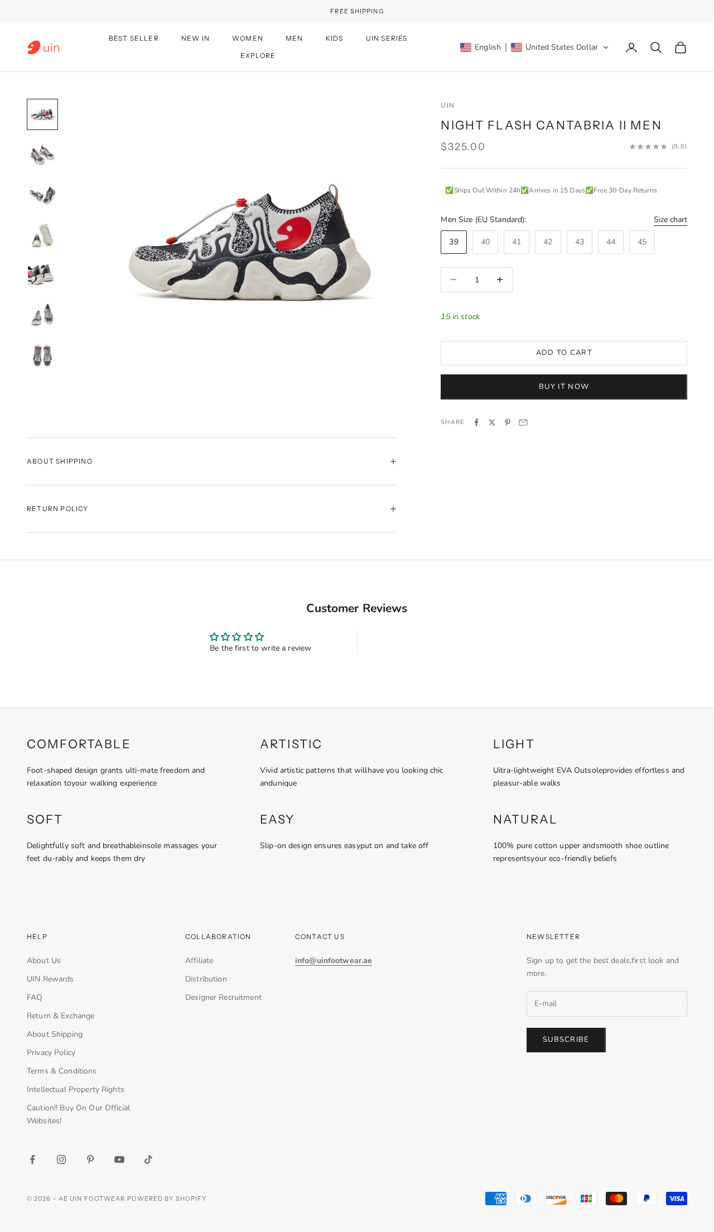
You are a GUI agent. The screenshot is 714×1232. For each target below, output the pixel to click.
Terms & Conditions (62, 1071)
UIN (448, 105)
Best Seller (134, 38)
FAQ (34, 997)
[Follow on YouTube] (119, 1159)
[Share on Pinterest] (507, 422)
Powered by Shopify (167, 1198)
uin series (387, 38)
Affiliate (199, 960)
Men (294, 38)
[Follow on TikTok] (148, 1159)
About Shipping (55, 1034)
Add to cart (564, 353)
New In (195, 38)
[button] (535, 47)
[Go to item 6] (42, 315)
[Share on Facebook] (476, 422)
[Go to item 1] (42, 114)
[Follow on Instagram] (61, 1159)
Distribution (206, 979)
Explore (258, 55)
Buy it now (564, 387)
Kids (335, 38)
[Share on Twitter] (492, 422)
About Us (44, 960)
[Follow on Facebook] (32, 1159)
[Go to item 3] (42, 194)
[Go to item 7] (42, 355)
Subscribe (566, 1039)
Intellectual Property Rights (75, 1089)
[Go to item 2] (42, 154)
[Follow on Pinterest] (90, 1159)
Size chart (670, 219)
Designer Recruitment (223, 997)
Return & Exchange (60, 1015)
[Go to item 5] (42, 275)
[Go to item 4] (42, 235)
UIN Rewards (50, 979)
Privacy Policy (51, 1052)
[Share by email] (523, 422)
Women (247, 38)
